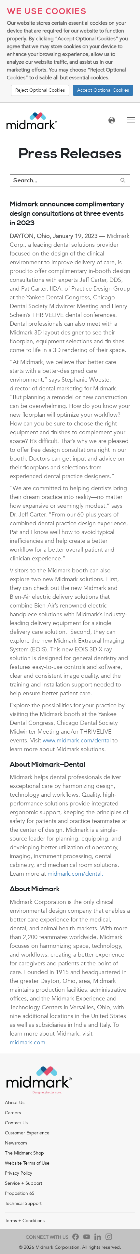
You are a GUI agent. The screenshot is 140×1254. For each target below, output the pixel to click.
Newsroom (16, 1143)
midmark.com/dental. (75, 874)
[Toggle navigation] (131, 121)
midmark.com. (28, 1042)
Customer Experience (27, 1133)
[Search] (123, 180)
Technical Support (23, 1203)
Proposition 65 (20, 1193)
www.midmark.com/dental (77, 741)
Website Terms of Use (27, 1163)
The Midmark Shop (24, 1153)
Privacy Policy (18, 1173)
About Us (14, 1103)
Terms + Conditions (25, 1221)
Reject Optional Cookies (40, 90)
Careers (13, 1113)
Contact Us (16, 1123)
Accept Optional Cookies (103, 90)
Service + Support (23, 1183)
